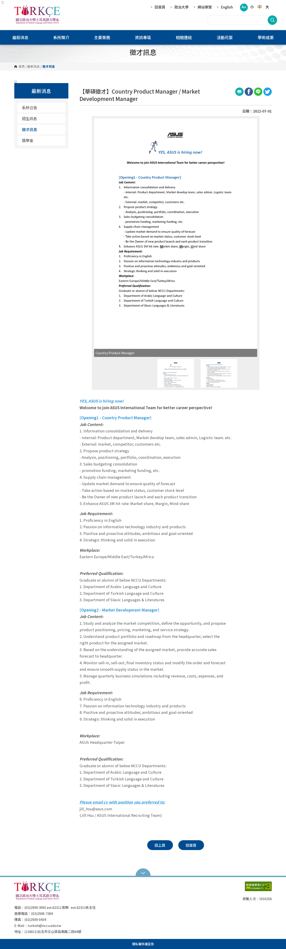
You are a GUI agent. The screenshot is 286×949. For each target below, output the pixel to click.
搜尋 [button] (272, 20)
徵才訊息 (29, 129)
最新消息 (33, 66)
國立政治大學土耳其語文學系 (18, 9)
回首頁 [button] (191, 845)
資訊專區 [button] (143, 37)
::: (2, 2)
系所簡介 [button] (61, 37)
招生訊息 (29, 118)
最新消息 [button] (20, 37)
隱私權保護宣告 (143, 944)
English (227, 7)
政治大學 (181, 7)
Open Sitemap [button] (143, 872)
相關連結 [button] (184, 37)
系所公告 (29, 107)
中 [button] (259, 7)
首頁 (22, 66)
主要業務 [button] (102, 37)
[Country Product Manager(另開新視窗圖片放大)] (175, 233)
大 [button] (267, 6)
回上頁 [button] (160, 845)
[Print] (239, 92)
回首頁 (160, 7)
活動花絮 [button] (225, 37)
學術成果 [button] (266, 37)
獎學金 (27, 140)
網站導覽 (205, 7)
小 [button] (252, 6)
